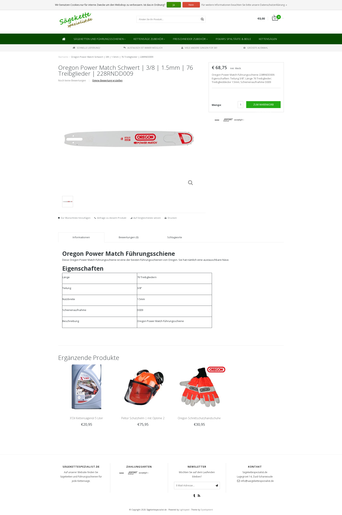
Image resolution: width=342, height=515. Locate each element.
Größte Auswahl (257, 47)
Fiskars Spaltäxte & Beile (233, 39)
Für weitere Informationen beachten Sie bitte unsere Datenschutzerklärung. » (244, 5)
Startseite (63, 56)
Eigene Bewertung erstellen (107, 80)
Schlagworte (174, 237)
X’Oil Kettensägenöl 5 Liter (86, 418)
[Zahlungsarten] (217, 120)
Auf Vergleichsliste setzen (147, 217)
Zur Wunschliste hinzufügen (75, 217)
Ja (174, 5)
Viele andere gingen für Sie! (201, 47)
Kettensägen (268, 39)
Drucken (172, 217)
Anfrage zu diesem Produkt (111, 217)
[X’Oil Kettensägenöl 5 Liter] (86, 386)
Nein (191, 5)
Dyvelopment (207, 509)
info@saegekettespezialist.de (257, 481)
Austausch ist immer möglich (144, 47)
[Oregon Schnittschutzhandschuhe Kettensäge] (199, 386)
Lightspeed (184, 509)
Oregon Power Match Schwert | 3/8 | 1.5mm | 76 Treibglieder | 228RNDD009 (112, 56)
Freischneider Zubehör (189, 39)
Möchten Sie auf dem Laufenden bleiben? (197, 474)
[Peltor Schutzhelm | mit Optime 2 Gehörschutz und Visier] (143, 386)
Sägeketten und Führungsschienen (99, 39)
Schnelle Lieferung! (88, 47)
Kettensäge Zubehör (148, 39)
